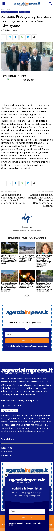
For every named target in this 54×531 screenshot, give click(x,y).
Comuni (14, 12)
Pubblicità (6, 451)
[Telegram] (28, 37)
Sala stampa (6, 12)
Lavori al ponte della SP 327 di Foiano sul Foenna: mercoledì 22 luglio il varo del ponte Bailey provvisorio (27, 259)
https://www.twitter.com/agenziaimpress (27, 230)
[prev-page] (25, 295)
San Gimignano (24, 12)
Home (3, 9)
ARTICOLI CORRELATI (17, 238)
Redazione (6, 30)
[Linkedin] (16, 37)
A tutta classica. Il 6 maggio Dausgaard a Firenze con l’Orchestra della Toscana (40, 200)
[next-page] (28, 295)
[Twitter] (10, 37)
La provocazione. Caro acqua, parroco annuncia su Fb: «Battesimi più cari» (13, 198)
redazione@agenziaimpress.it (24, 400)
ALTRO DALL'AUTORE (36, 238)
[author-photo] (27, 218)
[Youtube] (19, 405)
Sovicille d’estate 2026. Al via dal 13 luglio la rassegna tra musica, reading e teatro (26, 285)
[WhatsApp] (22, 37)
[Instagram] (9, 405)
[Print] (34, 37)
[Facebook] (4, 37)
